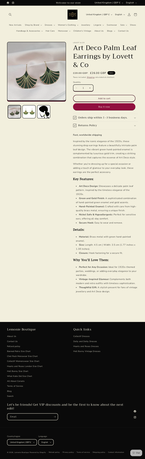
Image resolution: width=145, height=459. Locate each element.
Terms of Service (15, 386)
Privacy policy (68, 452)
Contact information (116, 452)
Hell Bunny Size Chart (17, 371)
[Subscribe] (55, 416)
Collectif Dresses (81, 336)
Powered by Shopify (38, 452)
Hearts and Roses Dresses (86, 346)
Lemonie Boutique (21, 452)
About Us (11, 336)
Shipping (90, 77)
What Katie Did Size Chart (19, 376)
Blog (9, 391)
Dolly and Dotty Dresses (85, 341)
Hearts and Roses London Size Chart (24, 366)
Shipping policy (99, 452)
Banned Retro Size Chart (19, 351)
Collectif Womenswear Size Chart (23, 361)
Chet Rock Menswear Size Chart (22, 356)
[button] (10, 14)
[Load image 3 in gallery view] (43, 111)
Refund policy (13, 346)
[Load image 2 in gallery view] (29, 111)
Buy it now (104, 106)
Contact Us (12, 341)
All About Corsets (15, 381)
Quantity (77, 82)
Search (10, 396)
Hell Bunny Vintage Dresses (87, 351)
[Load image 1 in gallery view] (14, 111)
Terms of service (83, 452)
